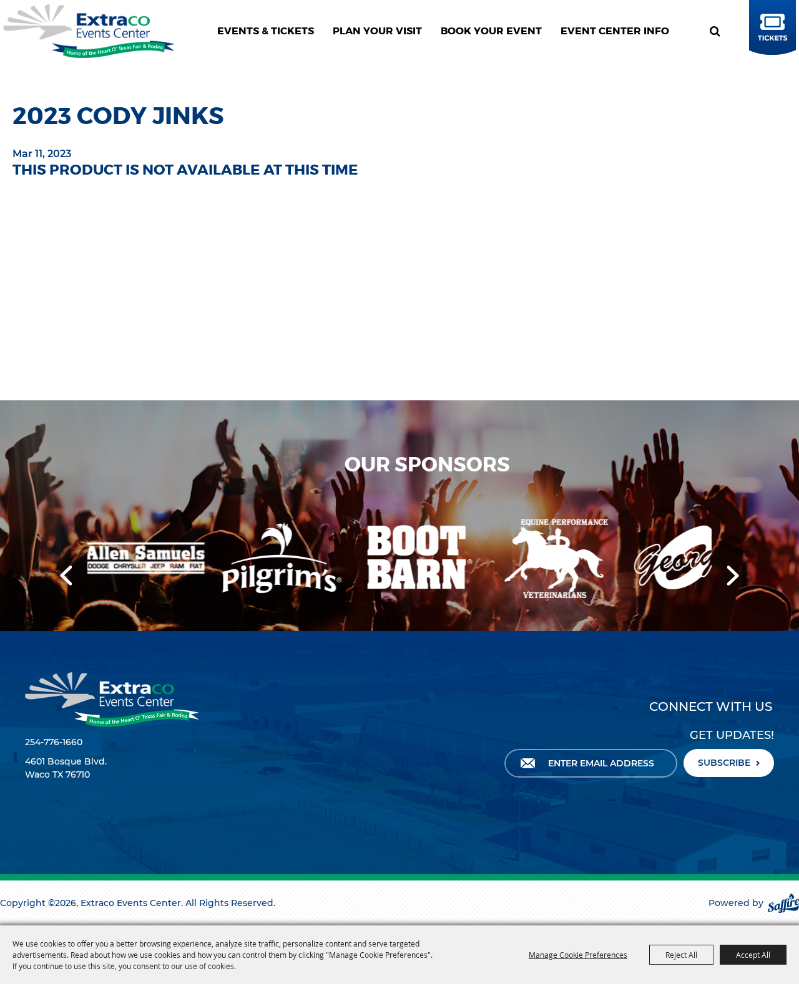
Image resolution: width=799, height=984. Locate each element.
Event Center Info (615, 30)
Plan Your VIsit (377, 30)
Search (719, 31)
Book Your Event (491, 30)
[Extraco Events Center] (88, 31)
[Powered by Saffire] (783, 903)
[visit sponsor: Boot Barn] (340, 559)
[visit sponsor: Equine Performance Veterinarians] (478, 559)
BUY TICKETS (770, 40)
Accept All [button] (753, 955)
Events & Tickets (265, 30)
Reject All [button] (681, 955)
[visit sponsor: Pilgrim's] (203, 559)
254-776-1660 (53, 742)
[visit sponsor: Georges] (615, 559)
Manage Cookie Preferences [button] (578, 955)
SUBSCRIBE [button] (724, 762)
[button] (66, 576)
